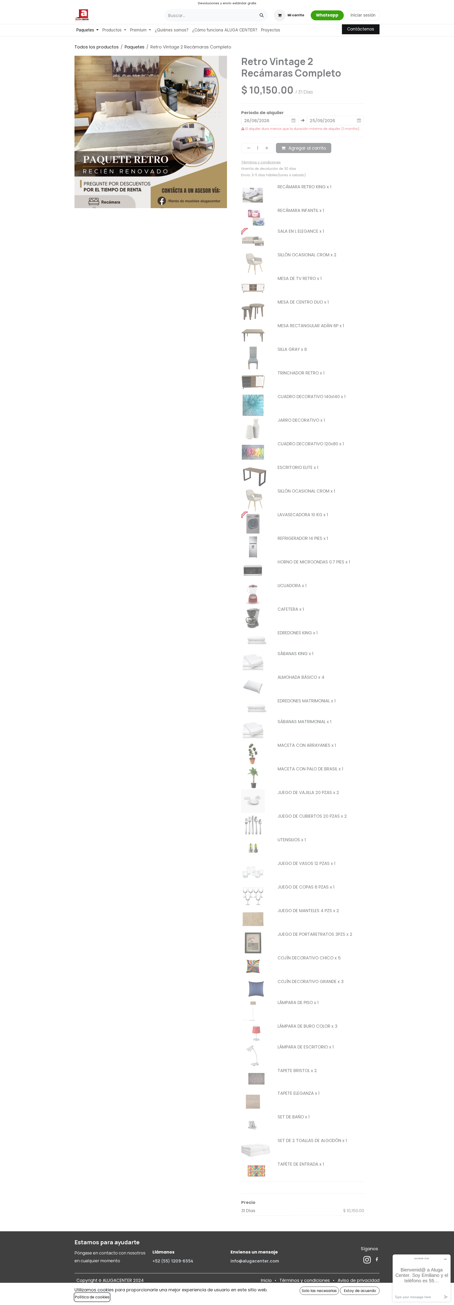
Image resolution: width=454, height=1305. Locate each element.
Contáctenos (360, 29)
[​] (367, 1259)
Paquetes (134, 47)
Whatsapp (327, 15)
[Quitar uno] (247, 148)
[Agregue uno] (268, 148)
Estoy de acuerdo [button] (360, 1290)
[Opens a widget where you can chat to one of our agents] (421, 1278)
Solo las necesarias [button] (319, 1290)
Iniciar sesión (363, 15)
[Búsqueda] (262, 15)
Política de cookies (92, 1297)
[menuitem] (87, 30)
